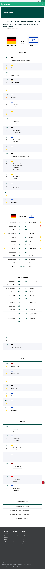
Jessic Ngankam (16, 130)
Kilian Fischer (12, 302)
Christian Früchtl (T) (11, 284)
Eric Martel (15, 167)
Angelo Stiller (14, 113)
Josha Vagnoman (12, 226)
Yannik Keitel (16, 169)
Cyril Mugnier (26, 514)
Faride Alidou (12, 309)
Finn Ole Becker (12, 298)
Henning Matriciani (15, 67)
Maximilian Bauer (11, 291)
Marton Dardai (12, 295)
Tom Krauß (14, 244)
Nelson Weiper (16, 163)
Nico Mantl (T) (12, 281)
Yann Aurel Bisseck (15, 82)
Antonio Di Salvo (12, 262)
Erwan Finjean (26, 510)
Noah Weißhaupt (16, 176)
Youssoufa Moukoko (15, 60)
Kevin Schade (13, 255)
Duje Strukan (25, 518)
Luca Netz (15, 178)
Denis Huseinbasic (17, 132)
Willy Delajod (15, 28)
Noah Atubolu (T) (12, 222)
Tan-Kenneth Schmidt (10, 288)
